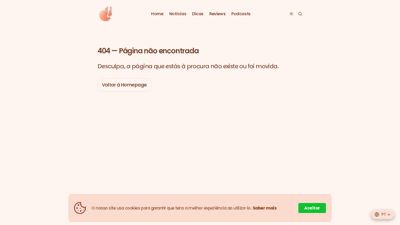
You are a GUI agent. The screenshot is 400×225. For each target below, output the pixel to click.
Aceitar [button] (312, 208)
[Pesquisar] (300, 14)
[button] (178, 13)
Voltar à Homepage (124, 84)
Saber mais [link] (265, 208)
